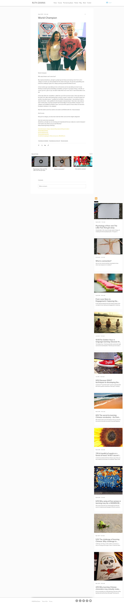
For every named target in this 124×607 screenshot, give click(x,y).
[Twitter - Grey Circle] (83, 600)
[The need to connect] (83, 161)
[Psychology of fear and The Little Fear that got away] (41, 161)
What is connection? (59, 169)
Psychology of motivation (43, 140)
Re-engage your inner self (54, 140)
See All (91, 153)
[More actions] (85, 14)
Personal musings (64, 140)
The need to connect (80, 169)
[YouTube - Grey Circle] (90, 600)
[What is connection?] (62, 161)
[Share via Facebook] (38, 145)
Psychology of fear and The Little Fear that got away (40, 169)
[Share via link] (48, 145)
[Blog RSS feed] (96, 198)
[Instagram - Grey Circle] (76, 600)
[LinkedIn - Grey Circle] (80, 600)
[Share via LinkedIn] (45, 145)
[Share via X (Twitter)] (41, 145)
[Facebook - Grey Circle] (87, 600)
